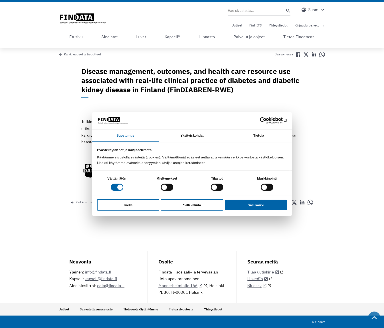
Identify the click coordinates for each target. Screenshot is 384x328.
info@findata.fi (98, 272)
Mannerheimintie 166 (178, 285)
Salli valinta (192, 205)
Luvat (141, 36)
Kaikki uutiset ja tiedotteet (82, 54)
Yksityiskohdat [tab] (192, 135)
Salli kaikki (256, 205)
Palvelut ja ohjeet (249, 36)
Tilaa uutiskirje (260, 272)
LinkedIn (255, 278)
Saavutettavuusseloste (96, 309)
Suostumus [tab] (125, 135)
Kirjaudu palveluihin (310, 25)
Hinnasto (207, 36)
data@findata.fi (110, 285)
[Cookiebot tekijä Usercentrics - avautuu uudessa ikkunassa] (267, 120)
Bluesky (254, 285)
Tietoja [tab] (258, 135)
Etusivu (76, 36)
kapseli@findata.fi (101, 278)
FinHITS (255, 25)
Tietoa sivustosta (181, 309)
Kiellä (128, 205)
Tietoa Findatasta (299, 36)
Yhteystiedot (278, 25)
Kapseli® (172, 36)
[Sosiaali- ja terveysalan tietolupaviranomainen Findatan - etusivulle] (83, 19)
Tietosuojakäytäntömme (140, 309)
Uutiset (237, 25)
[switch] (167, 187)
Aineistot (109, 36)
